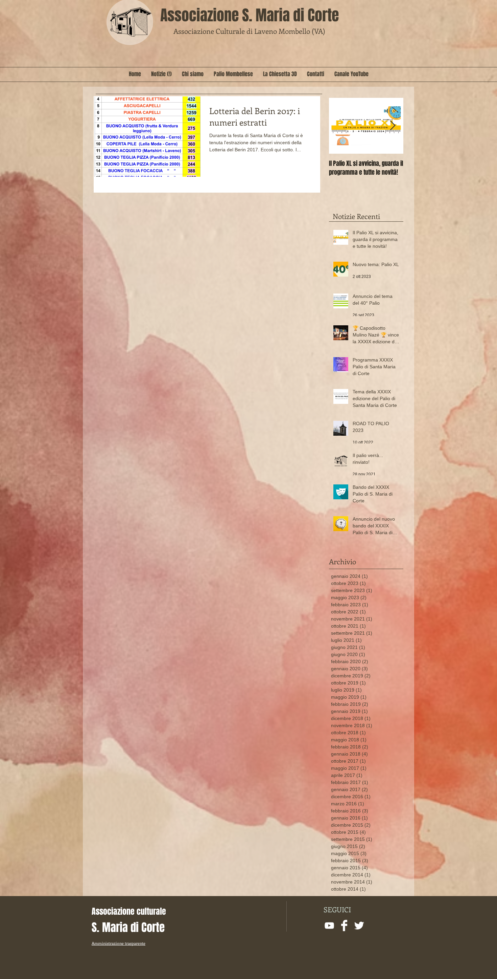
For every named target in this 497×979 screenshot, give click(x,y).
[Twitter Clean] (359, 925)
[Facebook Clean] (344, 925)
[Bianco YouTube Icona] (329, 925)
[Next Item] (392, 126)
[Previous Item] (340, 126)
